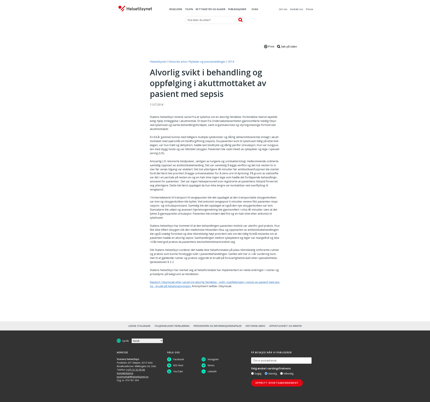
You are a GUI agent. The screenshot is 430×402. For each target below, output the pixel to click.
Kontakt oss (296, 9)
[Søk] (240, 20)
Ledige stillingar (139, 325)
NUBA (255, 9)
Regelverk (175, 9)
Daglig (257, 373)
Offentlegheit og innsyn (285, 325)
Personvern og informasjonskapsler (218, 325)
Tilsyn (189, 9)
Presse (309, 9)
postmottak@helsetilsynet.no (132, 376)
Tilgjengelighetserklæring (171, 325)
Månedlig (288, 373)
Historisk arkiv (255, 325)
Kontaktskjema (125, 373)
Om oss (283, 9)
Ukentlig (272, 373)
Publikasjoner (237, 9)
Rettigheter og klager (210, 9)
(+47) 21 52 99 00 (135, 369)
